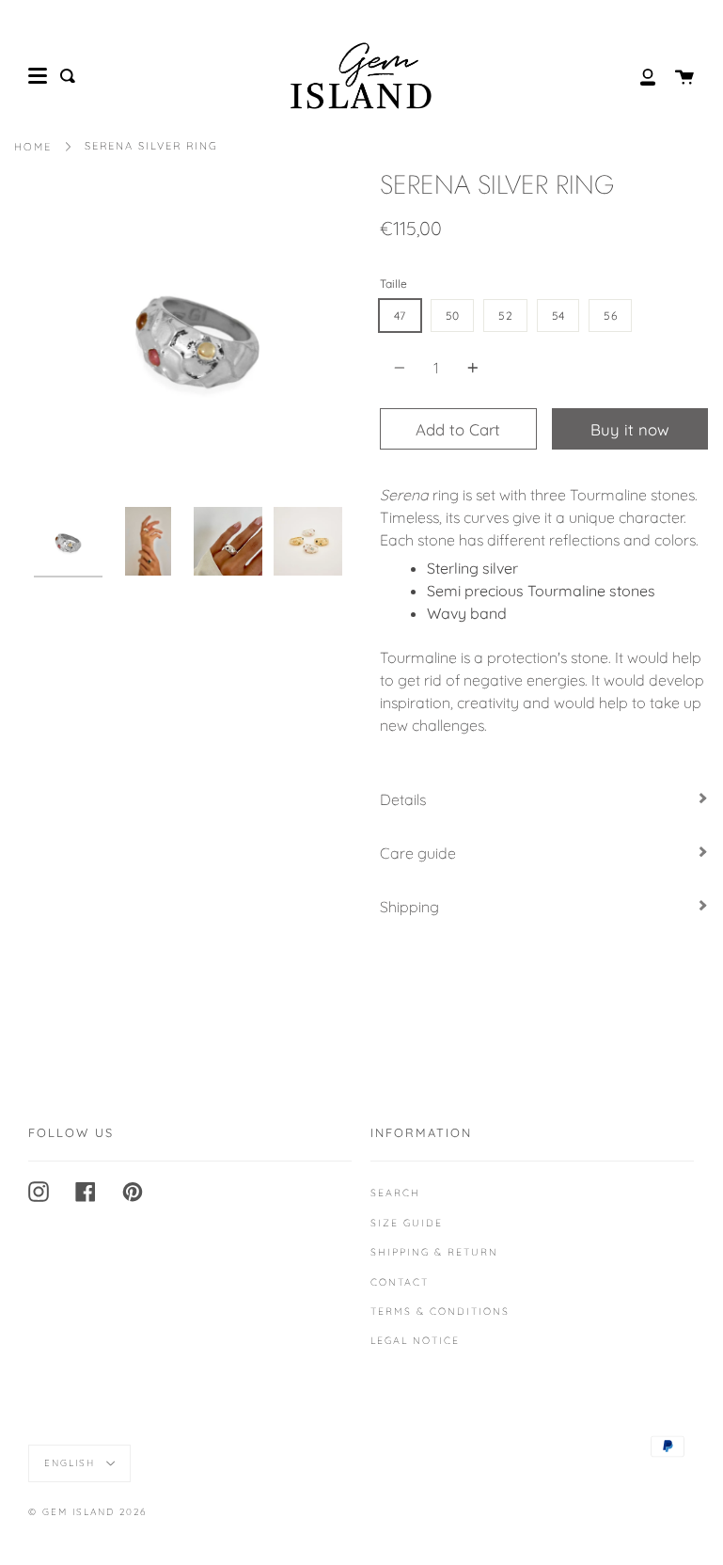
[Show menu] (38, 76)
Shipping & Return (434, 1251)
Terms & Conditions (440, 1311)
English (72, 1463)
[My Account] (637, 75)
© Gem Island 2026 (87, 1512)
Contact (399, 1281)
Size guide (406, 1222)
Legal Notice (415, 1340)
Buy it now (629, 429)
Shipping (409, 906)
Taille (393, 284)
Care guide (418, 853)
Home (33, 146)
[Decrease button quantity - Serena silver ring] (402, 367)
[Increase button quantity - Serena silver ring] (470, 367)
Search (395, 1192)
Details (403, 799)
